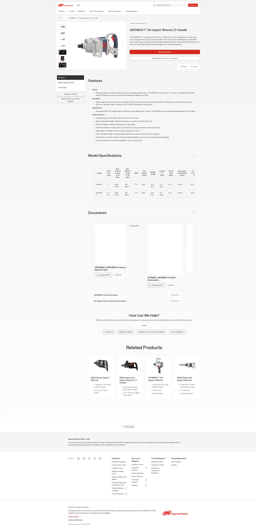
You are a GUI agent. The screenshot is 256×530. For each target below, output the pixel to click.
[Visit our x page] (89, 458)
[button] (144, 80)
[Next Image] (122, 45)
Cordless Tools (117, 468)
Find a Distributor (138, 473)
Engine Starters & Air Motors (119, 478)
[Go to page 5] (189, 267)
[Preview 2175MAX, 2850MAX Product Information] (165, 249)
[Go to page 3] (189, 248)
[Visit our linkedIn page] (100, 458)
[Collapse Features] (194, 81)
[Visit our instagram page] (84, 458)
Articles (174, 465)
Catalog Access (137, 464)
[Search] (154, 5)
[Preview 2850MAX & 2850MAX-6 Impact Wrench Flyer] (113, 247)
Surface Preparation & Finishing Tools (119, 484)
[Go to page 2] (137, 237)
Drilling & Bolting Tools (117, 472)
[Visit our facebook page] (94, 458)
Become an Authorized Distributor (155, 470)
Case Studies (176, 462)
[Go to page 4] (189, 257)
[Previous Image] (73, 45)
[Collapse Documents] (194, 213)
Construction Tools (119, 465)
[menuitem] (62, 11)
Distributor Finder (157, 465)
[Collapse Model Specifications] (194, 155)
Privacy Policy (73, 516)
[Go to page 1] (137, 229)
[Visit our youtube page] (78, 458)
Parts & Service (137, 476)
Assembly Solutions (119, 462)
